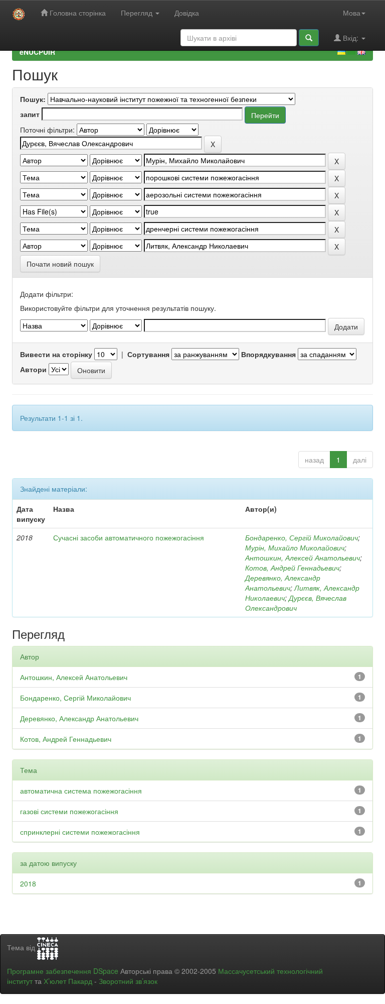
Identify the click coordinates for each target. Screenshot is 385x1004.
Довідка (186, 13)
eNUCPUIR (37, 52)
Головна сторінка (77, 13)
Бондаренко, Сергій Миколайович (301, 537)
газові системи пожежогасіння (69, 811)
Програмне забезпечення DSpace (62, 971)
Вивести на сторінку (56, 354)
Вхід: (350, 38)
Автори (33, 369)
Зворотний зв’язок (128, 981)
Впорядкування (268, 354)
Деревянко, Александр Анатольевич (282, 583)
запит (30, 114)
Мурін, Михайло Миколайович (294, 547)
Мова (351, 13)
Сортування (148, 354)
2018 (28, 883)
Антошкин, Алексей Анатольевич (302, 557)
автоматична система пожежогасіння (81, 791)
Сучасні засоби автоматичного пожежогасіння (128, 537)
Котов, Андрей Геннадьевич (292, 568)
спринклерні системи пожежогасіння (80, 832)
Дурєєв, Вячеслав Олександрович (295, 603)
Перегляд (137, 13)
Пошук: (33, 99)
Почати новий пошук (60, 264)
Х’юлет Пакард (68, 981)
